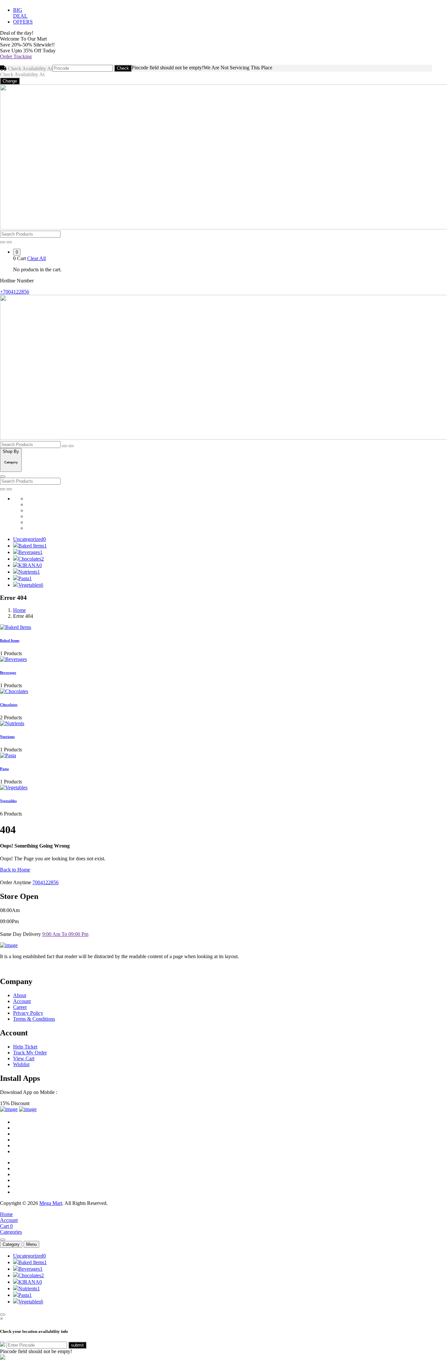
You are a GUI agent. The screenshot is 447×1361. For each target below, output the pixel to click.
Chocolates (31, 559)
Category (11, 1244)
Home (19, 610)
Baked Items (32, 545)
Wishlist (21, 1064)
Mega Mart (50, 1203)
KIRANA (30, 565)
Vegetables (30, 585)
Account (22, 1001)
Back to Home (15, 869)
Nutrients (29, 572)
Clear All (36, 258)
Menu (31, 1244)
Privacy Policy (28, 1013)
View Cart (23, 1058)
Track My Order (30, 1052)
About (19, 995)
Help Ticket (25, 1046)
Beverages (30, 552)
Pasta (25, 578)
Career (20, 1007)
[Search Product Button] (9, 242)
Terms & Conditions (34, 1019)
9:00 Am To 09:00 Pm (65, 934)
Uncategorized (29, 539)
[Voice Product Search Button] (2, 242)
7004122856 (45, 882)
